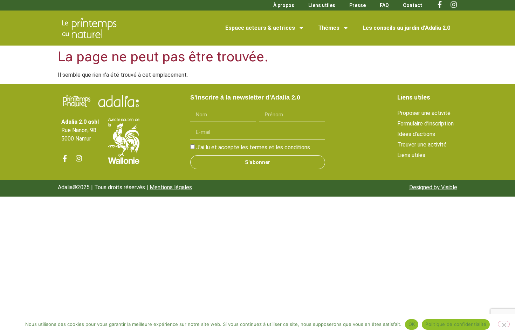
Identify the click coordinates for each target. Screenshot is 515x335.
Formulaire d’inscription (425, 123)
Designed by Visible (433, 187)
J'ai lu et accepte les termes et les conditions (253, 147)
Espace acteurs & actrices (260, 28)
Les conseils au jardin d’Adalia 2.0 (406, 28)
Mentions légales (171, 187)
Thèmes (328, 28)
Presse (357, 5)
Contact (412, 5)
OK (411, 324)
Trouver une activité (422, 144)
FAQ (384, 5)
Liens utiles (321, 5)
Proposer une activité (424, 113)
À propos (283, 5)
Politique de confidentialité (455, 324)
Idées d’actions (416, 134)
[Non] (504, 324)
